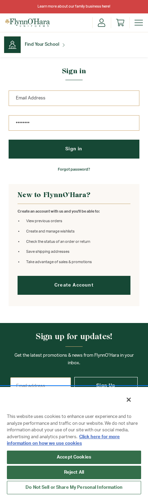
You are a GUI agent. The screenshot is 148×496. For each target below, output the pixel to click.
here (105, 6)
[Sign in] (101, 22)
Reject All (74, 472)
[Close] (128, 399)
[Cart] (120, 22)
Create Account (74, 285)
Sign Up (105, 386)
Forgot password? (74, 169)
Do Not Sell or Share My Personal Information (74, 487)
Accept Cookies (74, 457)
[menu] (139, 22)
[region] (74, 441)
